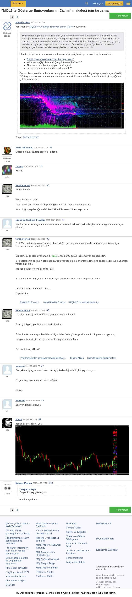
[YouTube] (115, 562)
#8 (42, 400)
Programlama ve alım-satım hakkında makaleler (18, 540)
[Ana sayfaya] (2, 16)
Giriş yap (98, 3)
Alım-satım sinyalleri (17, 567)
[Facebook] (98, 562)
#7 (42, 366)
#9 (39, 419)
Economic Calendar (107, 549)
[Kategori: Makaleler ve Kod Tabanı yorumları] (6, 16)
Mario (18, 419)
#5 (48, 238)
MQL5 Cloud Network (47, 559)
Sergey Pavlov (31, 137)
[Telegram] (104, 562)
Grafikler (10, 584)
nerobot (20, 366)
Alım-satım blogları (16, 580)
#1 (51, 147)
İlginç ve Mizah (77, 358)
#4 (63, 220)
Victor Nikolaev (24, 147)
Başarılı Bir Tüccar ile (30, 302)
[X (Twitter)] (109, 562)
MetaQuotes (22, 22)
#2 (41, 166)
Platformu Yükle (44, 572)
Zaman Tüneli (73, 527)
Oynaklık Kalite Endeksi (54, 302)
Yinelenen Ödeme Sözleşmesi (75, 537)
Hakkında (71, 523)
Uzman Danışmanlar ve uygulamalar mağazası (17, 560)
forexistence (22, 185)
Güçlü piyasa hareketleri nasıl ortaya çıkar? (50, 59)
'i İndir (46, 567)
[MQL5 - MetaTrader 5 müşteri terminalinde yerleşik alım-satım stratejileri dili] (5, 3)
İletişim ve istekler (75, 562)
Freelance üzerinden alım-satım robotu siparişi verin (17, 550)
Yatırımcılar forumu (16, 576)
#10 (51, 483)
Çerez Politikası (74, 557)
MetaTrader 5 (103, 523)
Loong (19, 166)
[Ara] (87, 3)
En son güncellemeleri (47, 532)
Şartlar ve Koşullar (76, 532)
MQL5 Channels (105, 538)
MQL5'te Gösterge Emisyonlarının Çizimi (51, 26)
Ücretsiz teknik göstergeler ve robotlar (18, 532)
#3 (48, 185)
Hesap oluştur (114, 3)
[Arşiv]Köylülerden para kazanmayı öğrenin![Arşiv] (43, 358)
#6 (48, 310)
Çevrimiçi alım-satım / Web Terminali (17, 525)
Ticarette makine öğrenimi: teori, (102, 358)
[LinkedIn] (120, 562)
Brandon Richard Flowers (30, 220)
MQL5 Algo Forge (45, 563)
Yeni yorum (122, 15)
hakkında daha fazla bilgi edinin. (98, 592)
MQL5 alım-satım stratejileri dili (45, 553)
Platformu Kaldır (44, 576)
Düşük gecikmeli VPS (17, 572)
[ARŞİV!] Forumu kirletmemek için (84, 302)
